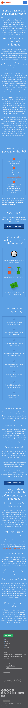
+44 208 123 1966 (10, 666)
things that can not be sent (11, 548)
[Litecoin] (5, 690)
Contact (7, 647)
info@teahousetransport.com (14, 668)
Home (6, 639)
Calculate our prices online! (14, 226)
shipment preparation (14, 177)
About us (7, 641)
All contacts (7, 672)
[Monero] (10, 690)
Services (7, 643)
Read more (6, 658)
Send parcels (8, 635)
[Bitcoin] (2, 690)
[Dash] (13, 690)
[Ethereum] (7, 690)
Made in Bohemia (5, 705)
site (8, 163)
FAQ (6, 645)
